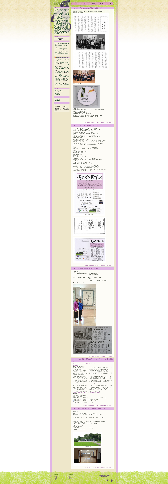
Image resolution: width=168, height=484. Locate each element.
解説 (57, 33)
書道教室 (85, 3)
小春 (57, 44)
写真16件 (88, 363)
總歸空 (70, 477)
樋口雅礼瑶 (57, 100)
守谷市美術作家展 (61, 18)
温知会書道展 (63, 31)
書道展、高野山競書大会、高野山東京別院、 (61, 24)
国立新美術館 (62, 15)
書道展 (63, 23)
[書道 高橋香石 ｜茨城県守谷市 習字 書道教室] (61, 3)
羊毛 (68, 32)
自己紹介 (77, 3)
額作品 (62, 33)
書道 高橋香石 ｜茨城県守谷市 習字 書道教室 (102, 122)
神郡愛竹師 (59, 32)
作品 (61, 13)
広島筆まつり (64, 21)
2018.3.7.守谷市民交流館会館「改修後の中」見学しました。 (89, 408)
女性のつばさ (56, 16)
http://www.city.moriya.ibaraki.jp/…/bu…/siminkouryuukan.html (86, 392)
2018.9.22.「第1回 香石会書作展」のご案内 (85, 125)
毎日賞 (67, 29)
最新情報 (55, 476)
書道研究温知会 (66, 25)
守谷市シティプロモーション (78, 363)
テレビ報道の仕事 (65, 12)
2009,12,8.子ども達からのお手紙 (62, 43)
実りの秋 (65, 18)
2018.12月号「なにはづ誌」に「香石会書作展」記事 (87, 8)
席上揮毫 (59, 21)
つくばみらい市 (56, 9)
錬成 (59, 33)
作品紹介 (94, 3)
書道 (59, 23)
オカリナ (61, 10)
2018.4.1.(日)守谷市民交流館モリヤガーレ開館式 (86, 268)
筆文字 (64, 32)
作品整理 (66, 13)
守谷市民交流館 (64, 17)
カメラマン (65, 10)
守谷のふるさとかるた (61, 16)
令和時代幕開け (57, 13)
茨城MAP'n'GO (58, 94)
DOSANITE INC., (58, 90)
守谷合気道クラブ (59, 99)
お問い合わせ (102, 3)
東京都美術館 (59, 27)
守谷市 (58, 17)
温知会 (57, 31)
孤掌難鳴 (70, 478)
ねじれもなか (62, 9)
